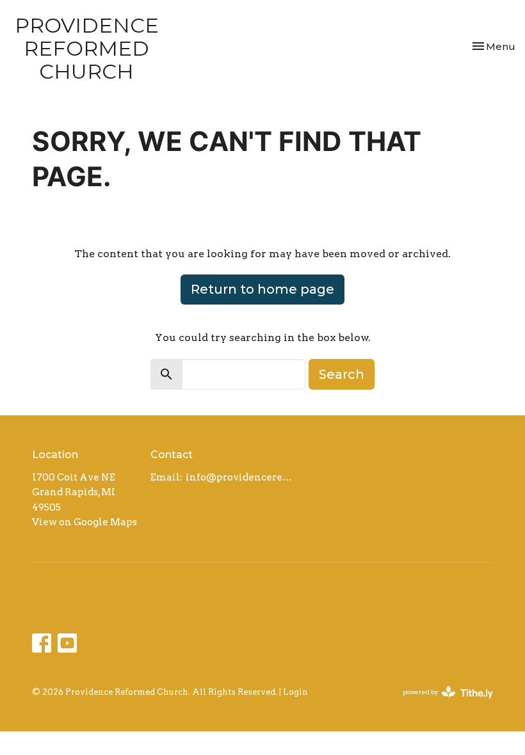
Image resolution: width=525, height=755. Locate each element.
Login (295, 692)
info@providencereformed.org (241, 477)
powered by (441, 703)
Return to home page (262, 289)
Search (341, 374)
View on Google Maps (84, 522)
